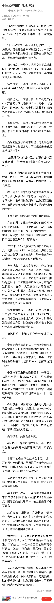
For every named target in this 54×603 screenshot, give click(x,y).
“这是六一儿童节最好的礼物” (24, 597)
